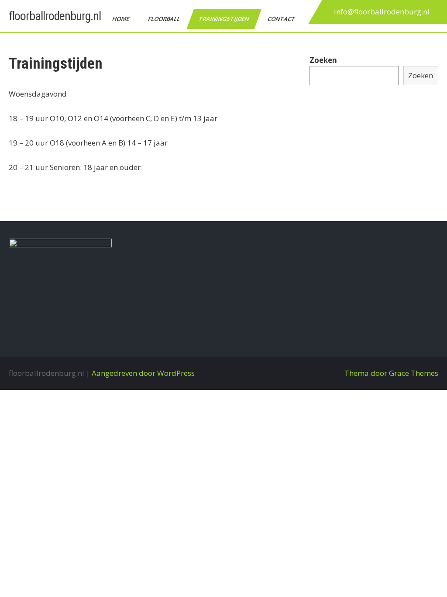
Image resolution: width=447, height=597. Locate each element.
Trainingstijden (224, 19)
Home (121, 19)
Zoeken (323, 60)
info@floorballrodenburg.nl (382, 12)
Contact (282, 19)
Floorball (164, 19)
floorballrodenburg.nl (55, 16)
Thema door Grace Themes (391, 373)
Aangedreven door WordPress (143, 373)
